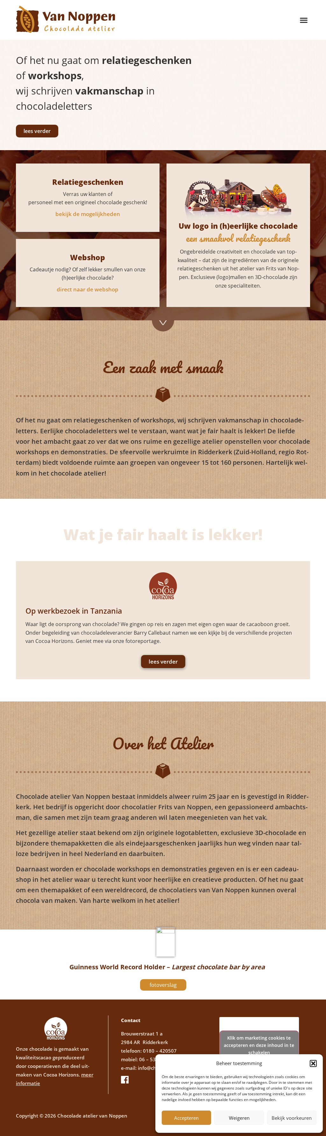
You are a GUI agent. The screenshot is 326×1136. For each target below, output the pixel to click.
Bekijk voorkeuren (292, 1118)
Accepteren (186, 1118)
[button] (313, 1063)
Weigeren (239, 1118)
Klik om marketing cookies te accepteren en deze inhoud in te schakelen (259, 1045)
